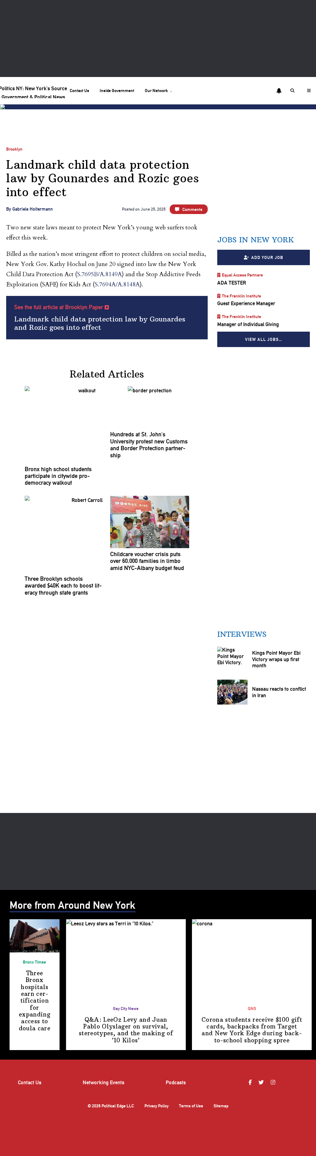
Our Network (156, 90)
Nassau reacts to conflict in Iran (279, 692)
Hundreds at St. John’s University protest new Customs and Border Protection (149, 445)
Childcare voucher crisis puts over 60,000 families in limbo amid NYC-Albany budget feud (147, 561)
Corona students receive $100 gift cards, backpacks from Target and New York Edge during (252, 1030)
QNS (252, 1008)
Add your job (267, 257)
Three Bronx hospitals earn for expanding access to (34, 1001)
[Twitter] (262, 1082)
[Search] (293, 90)
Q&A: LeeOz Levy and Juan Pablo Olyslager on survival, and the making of (126, 1030)
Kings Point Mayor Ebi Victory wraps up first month (276, 659)
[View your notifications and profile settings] (279, 91)
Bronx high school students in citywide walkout (58, 476)
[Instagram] (274, 1082)
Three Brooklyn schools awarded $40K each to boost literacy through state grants (63, 586)
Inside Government (117, 90)
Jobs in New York (255, 239)
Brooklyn (14, 149)
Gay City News (126, 1008)
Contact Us (79, 90)
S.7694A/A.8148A (117, 285)
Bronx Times (34, 962)
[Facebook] (250, 1082)
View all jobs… (263, 339)
